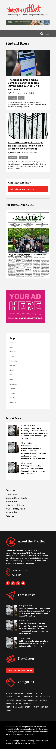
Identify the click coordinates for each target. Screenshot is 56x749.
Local (11, 347)
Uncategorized (40, 707)
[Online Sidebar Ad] (25, 322)
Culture (18, 697)
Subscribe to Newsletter (21, 189)
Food (11, 379)
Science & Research (14, 707)
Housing (13, 402)
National (12, 98)
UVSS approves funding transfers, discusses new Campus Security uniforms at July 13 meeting (33, 470)
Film (11, 375)
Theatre (13, 388)
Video (8, 710)
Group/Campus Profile (26, 700)
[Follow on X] (18, 583)
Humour (43, 700)
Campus (13, 342)
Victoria (12, 356)
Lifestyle (13, 398)
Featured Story (42, 697)
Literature (13, 384)
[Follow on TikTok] (23, 583)
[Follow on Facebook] (8, 583)
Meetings (10, 703)
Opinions (23, 158)
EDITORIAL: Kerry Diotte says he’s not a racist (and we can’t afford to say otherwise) (25, 145)
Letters (12, 365)
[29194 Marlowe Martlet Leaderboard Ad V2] (28, 24)
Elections (28, 697)
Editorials (13, 158)
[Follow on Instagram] (13, 583)
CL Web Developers (31, 743)
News (21, 98)
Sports (12, 393)
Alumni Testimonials (15, 693)
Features (10, 700)
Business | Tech (34, 693)
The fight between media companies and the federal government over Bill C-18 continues (23, 84)
